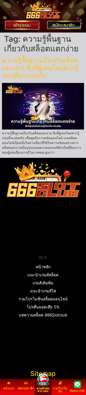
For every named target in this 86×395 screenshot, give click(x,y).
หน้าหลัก (43, 266)
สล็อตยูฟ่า (9, 221)
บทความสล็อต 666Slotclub (43, 315)
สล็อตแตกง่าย (11, 235)
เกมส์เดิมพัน (43, 283)
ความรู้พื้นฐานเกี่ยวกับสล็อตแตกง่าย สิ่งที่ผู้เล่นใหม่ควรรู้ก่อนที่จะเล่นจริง (40, 68)
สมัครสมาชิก (26, 388)
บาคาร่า (7, 226)
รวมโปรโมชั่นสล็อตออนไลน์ (43, 299)
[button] (43, 257)
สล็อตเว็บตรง (11, 240)
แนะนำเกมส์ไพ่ (43, 291)
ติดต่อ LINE (77, 391)
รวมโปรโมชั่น (60, 389)
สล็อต (6, 245)
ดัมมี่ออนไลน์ (11, 231)
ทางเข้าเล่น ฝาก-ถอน (43, 390)
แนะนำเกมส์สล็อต (43, 275)
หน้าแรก (8, 388)
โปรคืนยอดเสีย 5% (43, 307)
